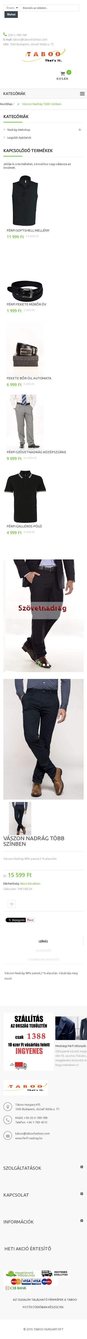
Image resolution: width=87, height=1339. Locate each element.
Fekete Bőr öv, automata (29, 378)
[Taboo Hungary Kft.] (43, 55)
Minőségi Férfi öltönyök (70, 1045)
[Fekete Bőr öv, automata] (43, 348)
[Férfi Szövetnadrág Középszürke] (43, 422)
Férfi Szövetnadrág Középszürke (36, 452)
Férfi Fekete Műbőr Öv (26, 304)
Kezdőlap (6, 103)
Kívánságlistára (12, 904)
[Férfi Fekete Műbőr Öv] (43, 274)
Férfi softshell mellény (28, 230)
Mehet (11, 14)
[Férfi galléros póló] (43, 496)
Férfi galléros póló (24, 526)
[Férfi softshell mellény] (43, 200)
